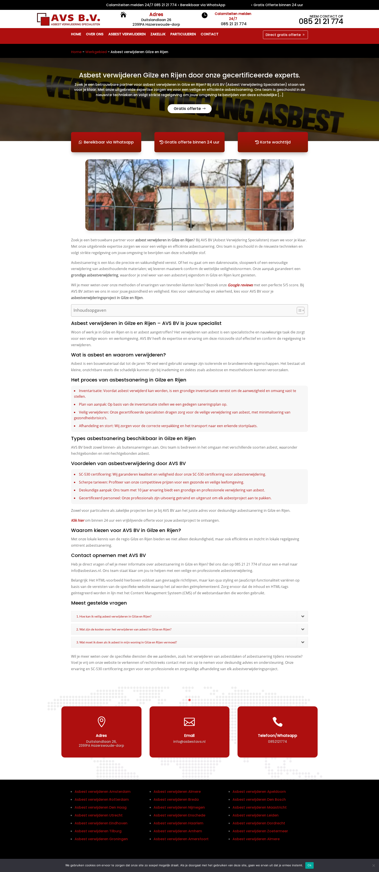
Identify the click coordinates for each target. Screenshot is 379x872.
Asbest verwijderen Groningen (101, 839)
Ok (309, 865)
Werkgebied (96, 51)
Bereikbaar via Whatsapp (109, 142)
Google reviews (240, 285)
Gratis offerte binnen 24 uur (192, 142)
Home (76, 51)
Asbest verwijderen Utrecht (99, 815)
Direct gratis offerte (283, 34)
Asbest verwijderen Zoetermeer (260, 831)
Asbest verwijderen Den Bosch (259, 799)
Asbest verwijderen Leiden (255, 815)
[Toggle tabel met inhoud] (298, 310)
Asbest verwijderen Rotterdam (102, 799)
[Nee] (373, 865)
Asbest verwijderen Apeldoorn (259, 791)
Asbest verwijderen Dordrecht (258, 823)
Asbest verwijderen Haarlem (178, 823)
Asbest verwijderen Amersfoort (181, 839)
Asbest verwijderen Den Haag (101, 807)
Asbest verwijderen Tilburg (98, 831)
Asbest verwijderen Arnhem (178, 831)
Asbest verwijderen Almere (177, 791)
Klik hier (77, 520)
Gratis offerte (187, 108)
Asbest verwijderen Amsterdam (103, 791)
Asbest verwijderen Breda (176, 799)
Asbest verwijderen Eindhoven (101, 823)
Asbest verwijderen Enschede (179, 815)
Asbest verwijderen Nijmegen (179, 807)
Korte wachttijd (275, 142)
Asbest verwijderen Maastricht (259, 807)
